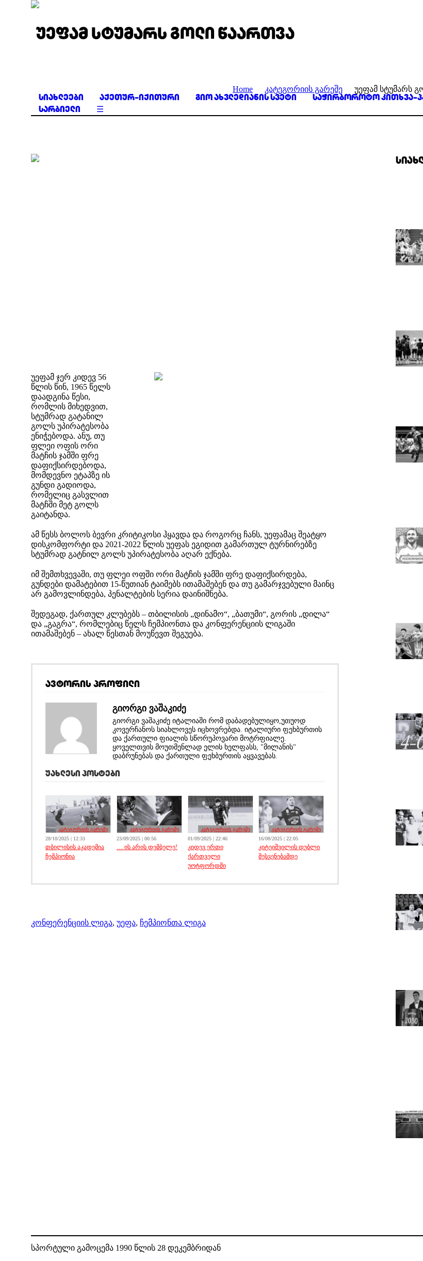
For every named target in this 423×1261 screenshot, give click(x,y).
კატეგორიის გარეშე (83, 829)
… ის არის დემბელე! (147, 847)
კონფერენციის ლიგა (71, 922)
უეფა (126, 922)
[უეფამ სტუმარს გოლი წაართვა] (185, 255)
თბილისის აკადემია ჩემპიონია (74, 851)
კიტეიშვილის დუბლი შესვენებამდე (289, 851)
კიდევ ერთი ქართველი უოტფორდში (207, 856)
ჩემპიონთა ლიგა (173, 922)
